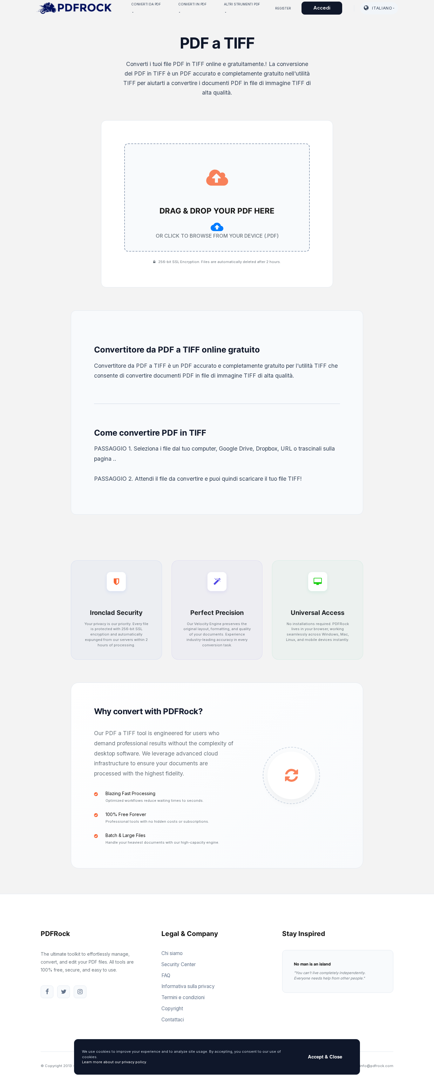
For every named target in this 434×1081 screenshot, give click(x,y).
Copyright (172, 1008)
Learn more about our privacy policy (114, 1062)
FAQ (165, 975)
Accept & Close (325, 1056)
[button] (379, 8)
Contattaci (172, 1020)
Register (283, 8)
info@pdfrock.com (376, 1066)
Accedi (321, 8)
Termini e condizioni (183, 997)
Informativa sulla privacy (188, 986)
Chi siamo (172, 953)
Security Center (178, 964)
